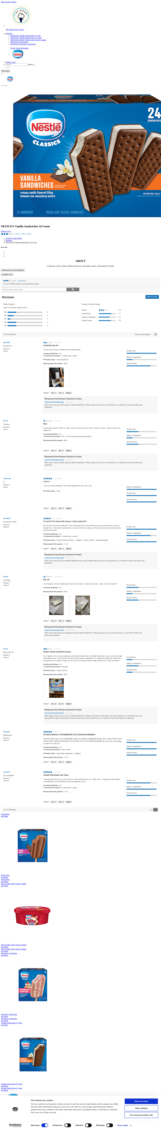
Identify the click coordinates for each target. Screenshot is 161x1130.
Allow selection (141, 1108)
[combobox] (16, 64)
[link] (7, 281)
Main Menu (5, 71)
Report (68, 393)
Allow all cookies (141, 1101)
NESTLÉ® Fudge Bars (19, 42)
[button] (155, 809)
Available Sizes (7, 274)
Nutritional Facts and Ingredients (13, 270)
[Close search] (4, 85)
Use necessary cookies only (141, 1115)
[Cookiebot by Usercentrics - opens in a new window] (15, 1125)
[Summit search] (7, 85)
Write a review (26, 234)
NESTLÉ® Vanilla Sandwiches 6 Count (25, 36)
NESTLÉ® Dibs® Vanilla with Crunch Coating (28, 40)
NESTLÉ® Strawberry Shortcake (23, 44)
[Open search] (2, 85)
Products (9, 34)
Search (30, 64)
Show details (122, 1125)
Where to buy (11, 62)
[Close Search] (9, 67)
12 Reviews (22, 281)
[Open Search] (7, 67)
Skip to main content (8, 2)
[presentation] (56, 377)
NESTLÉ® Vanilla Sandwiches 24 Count (25, 38)
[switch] (67, 1125)
